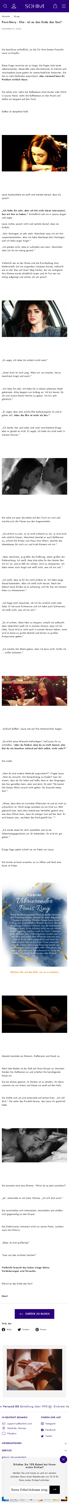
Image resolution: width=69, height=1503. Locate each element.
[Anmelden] (54, 1490)
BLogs (17, 16)
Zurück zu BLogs (37, 1313)
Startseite (6, 16)
